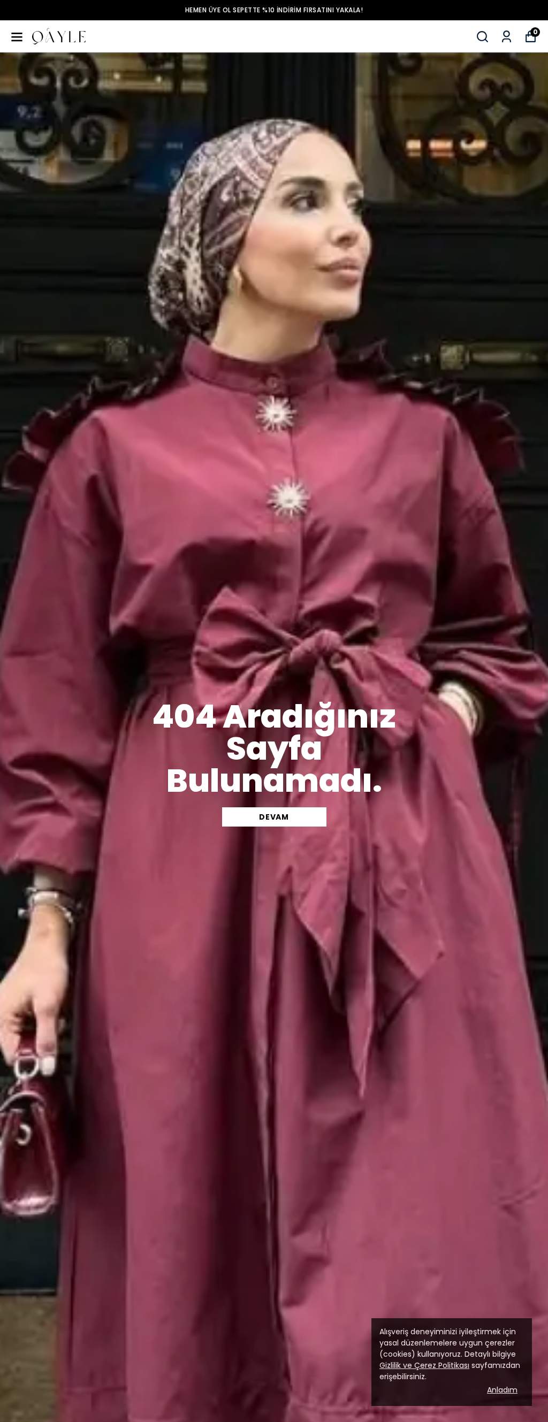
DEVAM (274, 817)
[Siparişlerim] (506, 36)
